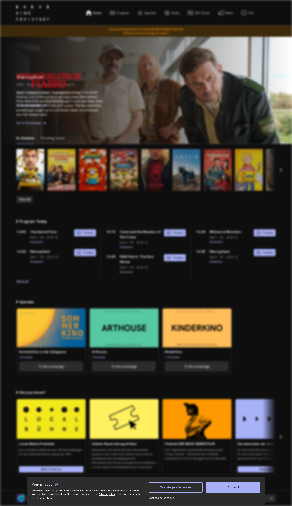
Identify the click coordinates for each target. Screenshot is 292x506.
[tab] (25, 138)
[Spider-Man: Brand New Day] (155, 170)
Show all (22, 281)
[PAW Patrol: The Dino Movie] (124, 170)
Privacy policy (107, 494)
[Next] (281, 170)
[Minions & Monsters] (93, 170)
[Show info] (56, 237)
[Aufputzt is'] (218, 170)
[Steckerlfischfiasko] (61, 170)
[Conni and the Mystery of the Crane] (249, 170)
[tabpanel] (146, 176)
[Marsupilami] (30, 170)
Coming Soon (53, 138)
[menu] (247, 13)
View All (24, 199)
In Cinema (25, 138)
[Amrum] (186, 170)
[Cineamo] (20, 498)
